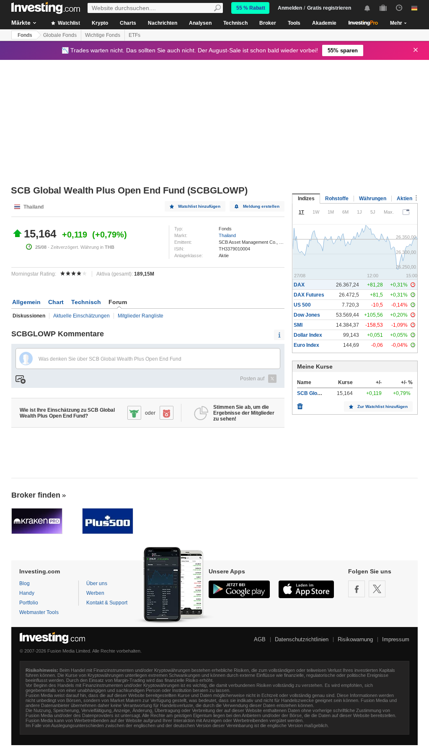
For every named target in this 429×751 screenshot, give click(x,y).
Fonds (25, 35)
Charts (128, 23)
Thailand (227, 235)
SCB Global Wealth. (320, 393)
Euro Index (306, 345)
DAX (299, 285)
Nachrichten (162, 23)
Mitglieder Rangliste (140, 316)
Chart (56, 302)
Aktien (404, 198)
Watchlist (68, 23)
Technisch (235, 23)
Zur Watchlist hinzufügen (382, 406)
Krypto (100, 23)
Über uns (96, 583)
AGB (260, 639)
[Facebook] (356, 589)
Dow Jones (307, 315)
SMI (298, 325)
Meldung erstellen (261, 206)
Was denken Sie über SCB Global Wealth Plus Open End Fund (110, 359)
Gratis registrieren (329, 8)
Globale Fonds (60, 35)
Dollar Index (308, 335)
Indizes (306, 198)
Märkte (21, 22)
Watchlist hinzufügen (199, 206)
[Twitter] (377, 589)
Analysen (200, 23)
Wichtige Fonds (102, 35)
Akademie (324, 23)
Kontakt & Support (106, 603)
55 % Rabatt (250, 8)
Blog (24, 583)
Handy (26, 593)
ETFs (134, 35)
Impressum (395, 639)
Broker (267, 23)
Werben (95, 593)
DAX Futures (309, 295)
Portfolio (28, 603)
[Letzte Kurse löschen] (300, 404)
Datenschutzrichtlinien (301, 639)
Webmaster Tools (39, 612)
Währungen (372, 198)
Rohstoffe (337, 198)
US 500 (302, 305)
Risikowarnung (355, 639)
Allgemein (26, 302)
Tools (294, 23)
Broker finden (35, 495)
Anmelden (290, 8)
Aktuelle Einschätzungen (81, 316)
